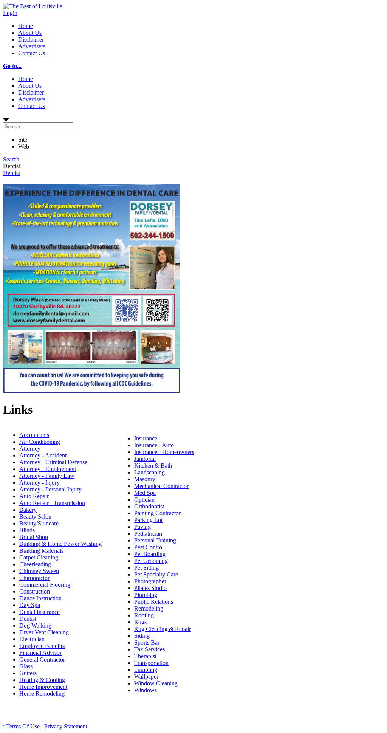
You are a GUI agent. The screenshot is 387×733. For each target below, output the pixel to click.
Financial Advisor (40, 652)
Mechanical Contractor (161, 486)
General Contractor (42, 659)
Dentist (11, 173)
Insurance (145, 438)
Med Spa (145, 493)
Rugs (140, 622)
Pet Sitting (146, 567)
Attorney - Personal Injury (50, 489)
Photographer (150, 581)
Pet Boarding (150, 554)
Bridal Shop (33, 537)
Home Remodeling (42, 693)
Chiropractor (34, 578)
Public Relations (153, 601)
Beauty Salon (35, 516)
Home (25, 26)
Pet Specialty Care (156, 574)
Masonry (144, 479)
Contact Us (31, 53)
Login (10, 13)
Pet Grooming (151, 561)
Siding (142, 635)
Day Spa (29, 605)
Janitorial (145, 459)
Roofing (144, 615)
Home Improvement (43, 686)
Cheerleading (35, 564)
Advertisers (31, 46)
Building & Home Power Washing (60, 544)
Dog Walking (35, 625)
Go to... (12, 66)
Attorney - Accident (43, 455)
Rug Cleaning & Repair (162, 629)
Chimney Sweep (39, 571)
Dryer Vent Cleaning (44, 632)
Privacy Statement (65, 726)
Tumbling (145, 669)
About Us (30, 32)
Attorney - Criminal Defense (53, 462)
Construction (34, 591)
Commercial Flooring (44, 584)
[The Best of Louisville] (32, 6)
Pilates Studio (150, 588)
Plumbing (145, 595)
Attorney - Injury (39, 482)
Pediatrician (148, 533)
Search (11, 159)
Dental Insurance (39, 612)
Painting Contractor (157, 513)
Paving (142, 527)
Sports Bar (146, 642)
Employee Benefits (42, 646)
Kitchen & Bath (153, 465)
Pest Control (149, 547)
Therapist (145, 656)
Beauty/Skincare (39, 523)
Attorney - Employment (47, 469)
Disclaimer (31, 39)
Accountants (34, 435)
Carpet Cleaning (38, 557)
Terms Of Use (23, 726)
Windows (145, 690)
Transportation (151, 663)
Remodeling (148, 608)
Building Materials (41, 550)
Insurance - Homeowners (164, 452)
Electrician (32, 639)
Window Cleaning (156, 683)
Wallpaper (146, 676)
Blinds (27, 530)
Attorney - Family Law (46, 476)
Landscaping (149, 472)
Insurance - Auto (154, 445)
